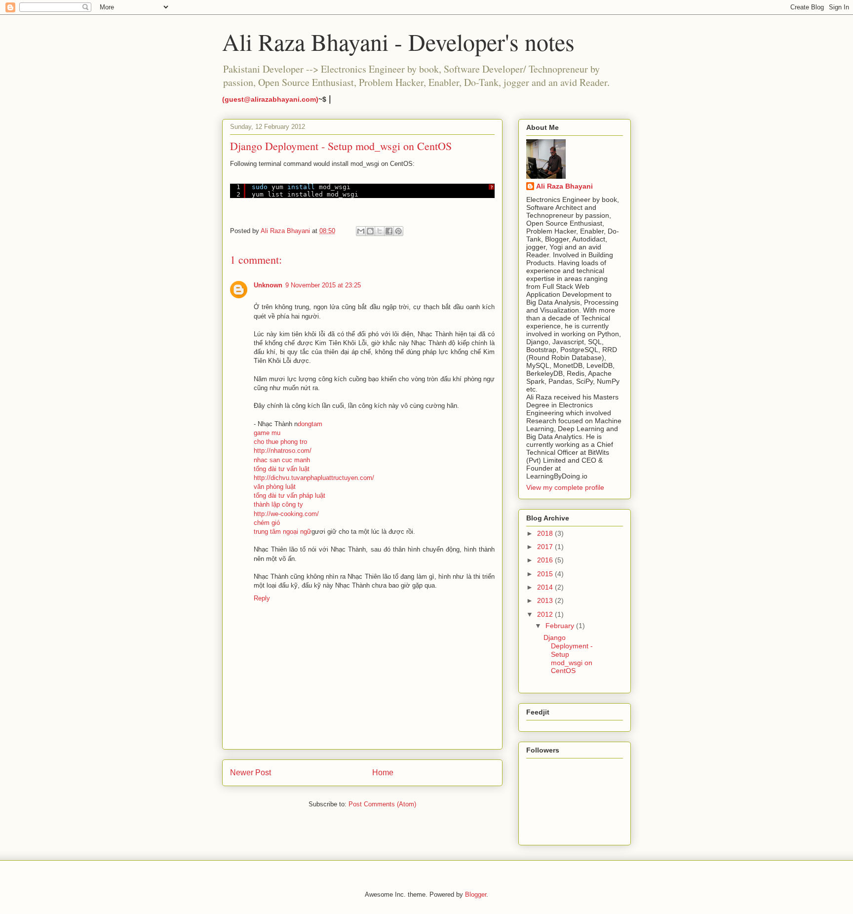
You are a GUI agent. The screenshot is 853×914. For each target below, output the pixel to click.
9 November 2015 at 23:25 (323, 285)
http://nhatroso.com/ (282, 450)
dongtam (310, 424)
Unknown (268, 285)
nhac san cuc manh (282, 460)
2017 (546, 547)
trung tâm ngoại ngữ (282, 531)
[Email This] (361, 231)
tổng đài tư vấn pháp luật (289, 495)
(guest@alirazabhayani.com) (270, 99)
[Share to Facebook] (389, 231)
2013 (546, 600)
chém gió (267, 522)
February (560, 626)
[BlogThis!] (370, 231)
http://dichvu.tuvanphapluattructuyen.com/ (314, 477)
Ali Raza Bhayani (564, 186)
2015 (546, 574)
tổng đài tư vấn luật (282, 469)
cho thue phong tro (280, 441)
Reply (262, 598)
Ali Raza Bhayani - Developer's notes (398, 41)
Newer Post (250, 772)
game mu (267, 433)
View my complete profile (565, 487)
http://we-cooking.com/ (286, 513)
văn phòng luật (275, 486)
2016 (546, 560)
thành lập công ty (278, 504)
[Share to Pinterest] (398, 231)
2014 (546, 587)
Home (382, 772)
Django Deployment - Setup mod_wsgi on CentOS (568, 654)
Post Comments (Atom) (382, 804)
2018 (546, 533)
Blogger (475, 894)
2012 (546, 614)
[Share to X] (380, 231)
